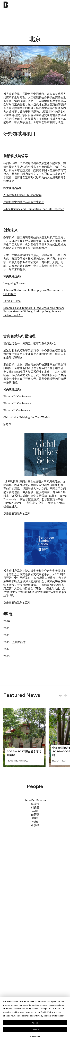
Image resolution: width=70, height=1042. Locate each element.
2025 (6, 656)
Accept (35, 1022)
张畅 (35, 822)
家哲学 (7, 424)
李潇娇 (35, 804)
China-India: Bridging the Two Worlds (26, 417)
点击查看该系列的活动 (17, 513)
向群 (35, 818)
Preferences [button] (57, 1015)
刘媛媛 (35, 807)
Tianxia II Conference (16, 410)
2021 (6, 628)
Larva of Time (12, 300)
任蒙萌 (35, 814)
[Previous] (60, 695)
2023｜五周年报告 (14, 642)
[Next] (65, 695)
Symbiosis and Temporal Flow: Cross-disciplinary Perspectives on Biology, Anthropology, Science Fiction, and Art (33, 311)
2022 (6, 635)
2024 (6, 649)
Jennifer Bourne (35, 800)
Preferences (35, 1036)
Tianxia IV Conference (17, 396)
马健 (35, 811)
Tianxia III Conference (17, 403)
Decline (35, 1029)
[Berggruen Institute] (12, 4)
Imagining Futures (14, 283)
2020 (6, 621)
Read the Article (17, 760)
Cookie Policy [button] (46, 1012)
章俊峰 (35, 825)
